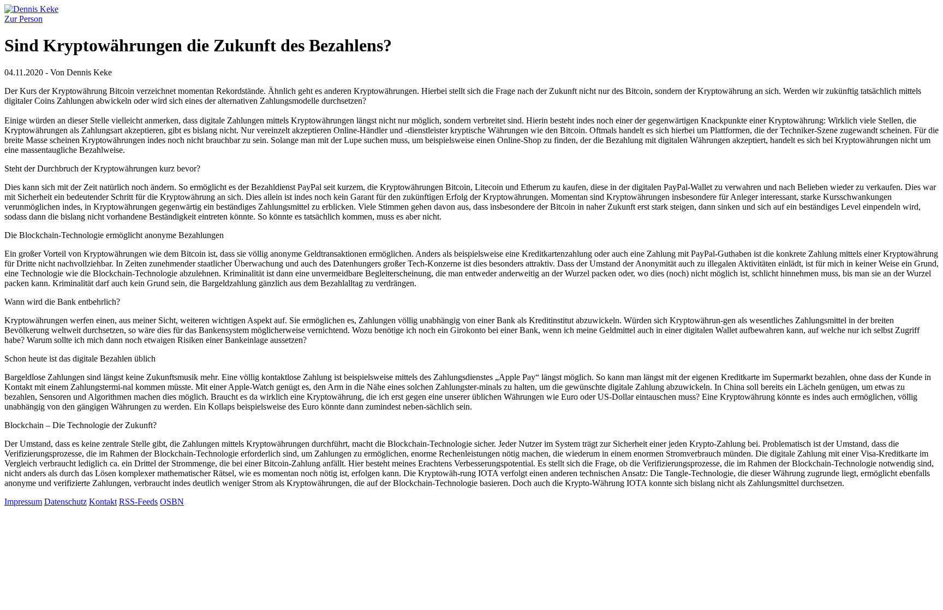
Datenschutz (65, 501)
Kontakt (103, 501)
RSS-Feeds (138, 501)
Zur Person (23, 18)
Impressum (23, 501)
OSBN (172, 501)
